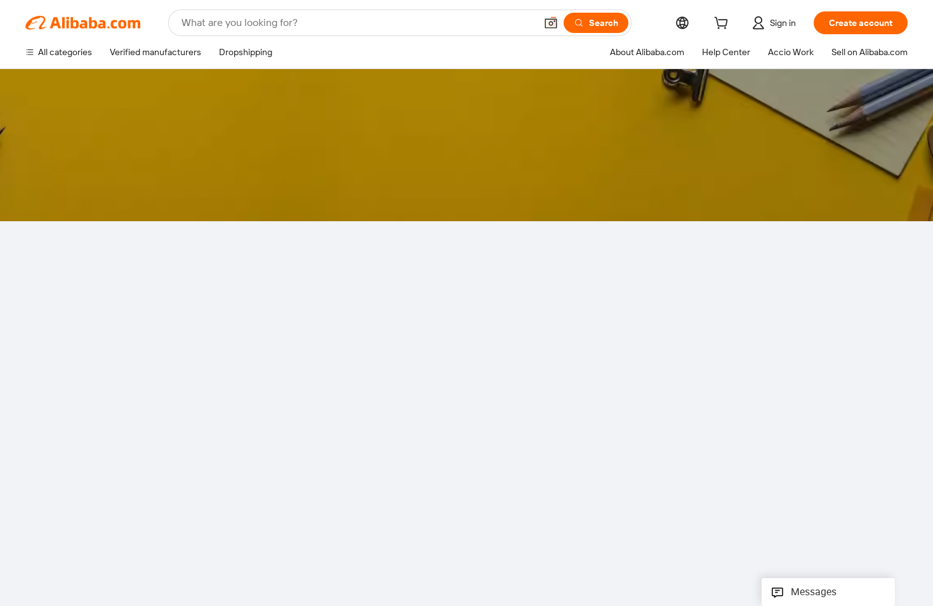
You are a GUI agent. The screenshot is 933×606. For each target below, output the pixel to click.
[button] (551, 22)
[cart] (723, 25)
